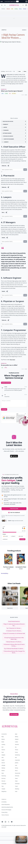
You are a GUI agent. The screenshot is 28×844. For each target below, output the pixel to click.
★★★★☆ (24, 29)
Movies (3, 770)
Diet (2, 747)
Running (3, 778)
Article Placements (6, 804)
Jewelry (16, 762)
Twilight (3, 788)
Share (25, 71)
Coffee (5, 367)
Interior (3, 762)
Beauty (3, 739)
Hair (16, 757)
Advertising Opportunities (7, 807)
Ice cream (14, 93)
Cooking (16, 8)
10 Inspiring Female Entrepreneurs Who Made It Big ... (14, 638)
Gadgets (3, 754)
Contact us (4, 799)
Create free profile (14, 508)
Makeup (3, 768)
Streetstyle (4, 783)
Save (19, 71)
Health (3, 760)
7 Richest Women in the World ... (14, 642)
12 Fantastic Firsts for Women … (14, 631)
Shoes (16, 778)
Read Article (12, 608)
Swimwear (17, 783)
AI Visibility (4, 801)
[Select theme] (23, 5)
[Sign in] (26, 5)
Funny (16, 752)
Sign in (3, 516)
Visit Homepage (14, 714)
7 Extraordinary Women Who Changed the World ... (14, 651)
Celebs (16, 741)
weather (5, 266)
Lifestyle (24, 8)
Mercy (3, 71)
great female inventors (14, 621)
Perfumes (3, 8)
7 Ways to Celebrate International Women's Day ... (14, 624)
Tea (2, 367)
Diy (15, 747)
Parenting (4, 775)
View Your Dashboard (15, 512)
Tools (16, 791)
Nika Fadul (12, 359)
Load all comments (6, 382)
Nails (3, 773)
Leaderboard (5, 539)
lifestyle (4, 29)
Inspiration (17, 760)
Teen (3, 786)
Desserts (17, 744)
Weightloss (4, 791)
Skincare (8, 8)
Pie (9, 93)
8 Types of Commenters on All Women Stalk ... (14, 634)
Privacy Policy (4, 812)
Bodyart (16, 739)
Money (20, 8)
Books (3, 741)
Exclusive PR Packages (6, 809)
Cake (2, 93)
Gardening (17, 754)
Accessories (4, 734)
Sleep (16, 781)
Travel (16, 786)
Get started (22, 539)
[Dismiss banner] (25, 414)
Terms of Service (5, 815)
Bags (3, 736)
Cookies (6, 93)
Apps (16, 734)
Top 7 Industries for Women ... (14, 628)
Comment (4, 409)
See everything (5, 573)
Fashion (3, 749)
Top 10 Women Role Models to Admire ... (14, 648)
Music (16, 770)
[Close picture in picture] (16, 837)
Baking (16, 736)
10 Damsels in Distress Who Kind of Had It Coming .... (14, 645)
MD (14, 71)
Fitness (16, 749)
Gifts (12, 8)
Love (16, 765)
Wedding (17, 788)
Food (3, 752)
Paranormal (17, 773)
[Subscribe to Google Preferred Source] (8, 418)
